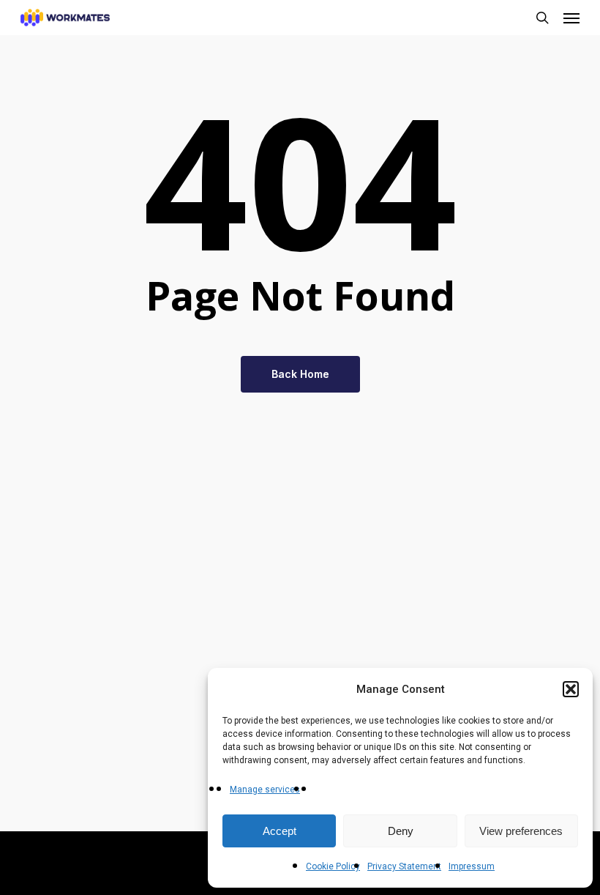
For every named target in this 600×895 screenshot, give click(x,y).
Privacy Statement (404, 866)
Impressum (472, 866)
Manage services (265, 789)
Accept (279, 831)
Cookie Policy (333, 866)
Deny (400, 831)
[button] (570, 689)
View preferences (521, 831)
